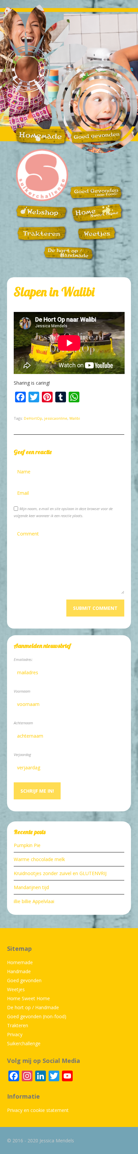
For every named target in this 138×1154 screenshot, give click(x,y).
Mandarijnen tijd (31, 887)
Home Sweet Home (28, 998)
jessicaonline (55, 418)
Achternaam (23, 722)
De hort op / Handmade (33, 1007)
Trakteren (17, 1025)
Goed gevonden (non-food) (36, 1016)
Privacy (14, 1034)
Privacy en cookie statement (38, 1110)
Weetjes (16, 989)
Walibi (74, 418)
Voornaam (22, 691)
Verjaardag (22, 754)
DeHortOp (33, 418)
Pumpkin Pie (27, 845)
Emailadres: (23, 659)
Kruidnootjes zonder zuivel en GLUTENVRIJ (60, 873)
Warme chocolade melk (39, 859)
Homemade (20, 962)
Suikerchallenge (24, 1043)
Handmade (19, 971)
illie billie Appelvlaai (34, 901)
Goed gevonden (24, 980)
